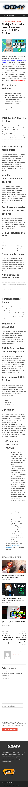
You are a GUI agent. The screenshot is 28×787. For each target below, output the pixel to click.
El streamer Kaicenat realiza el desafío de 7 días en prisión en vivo (13, 576)
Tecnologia (18, 21)
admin (13, 36)
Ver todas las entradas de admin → (18, 655)
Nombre (5, 699)
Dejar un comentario (20, 36)
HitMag (17, 785)
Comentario (6, 678)
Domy (12, 782)
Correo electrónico (9, 706)
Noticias (13, 21)
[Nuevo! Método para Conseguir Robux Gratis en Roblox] (14, 613)
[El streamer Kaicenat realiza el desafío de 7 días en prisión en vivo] (14, 567)
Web (3, 713)
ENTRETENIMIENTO (6, 21)
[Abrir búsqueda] (24, 15)
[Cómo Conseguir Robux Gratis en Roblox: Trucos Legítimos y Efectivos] (14, 590)
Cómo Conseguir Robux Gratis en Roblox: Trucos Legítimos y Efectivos (12, 599)
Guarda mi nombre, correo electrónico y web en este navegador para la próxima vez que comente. (14, 724)
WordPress (11, 785)
